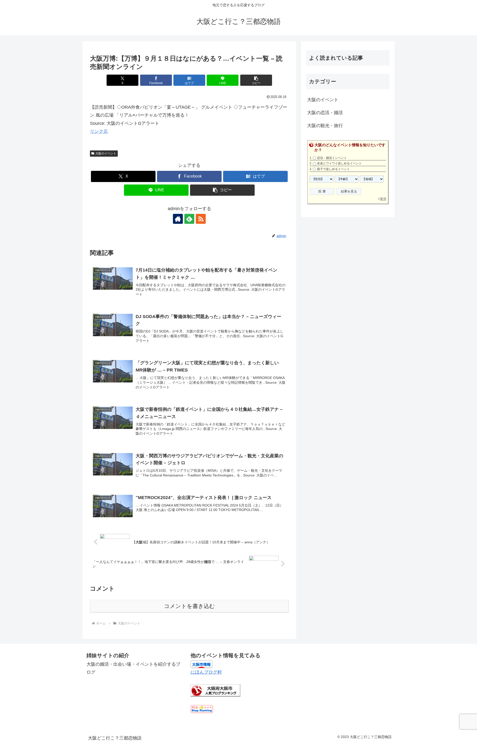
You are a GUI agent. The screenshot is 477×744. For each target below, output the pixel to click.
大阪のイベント (105, 153)
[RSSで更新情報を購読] (201, 219)
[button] (256, 80)
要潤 (383, 199)
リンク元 (99, 131)
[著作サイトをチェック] (178, 219)
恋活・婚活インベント (332, 158)
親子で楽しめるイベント (333, 169)
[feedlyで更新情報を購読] (189, 219)
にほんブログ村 (206, 672)
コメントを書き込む (189, 606)
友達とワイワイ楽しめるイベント (339, 163)
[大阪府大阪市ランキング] (215, 690)
